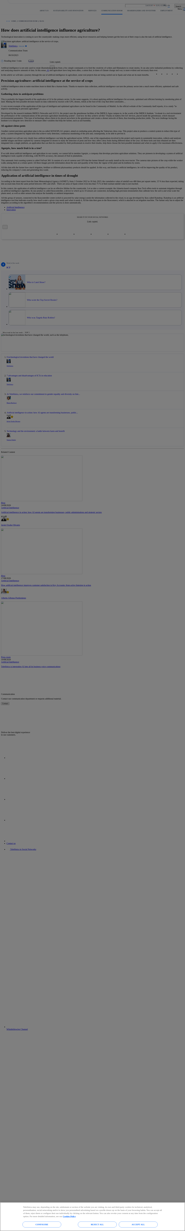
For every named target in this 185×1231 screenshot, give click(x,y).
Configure (41, 1224)
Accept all (138, 1224)
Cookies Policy (69, 1216)
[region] (92, 1216)
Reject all (97, 1224)
